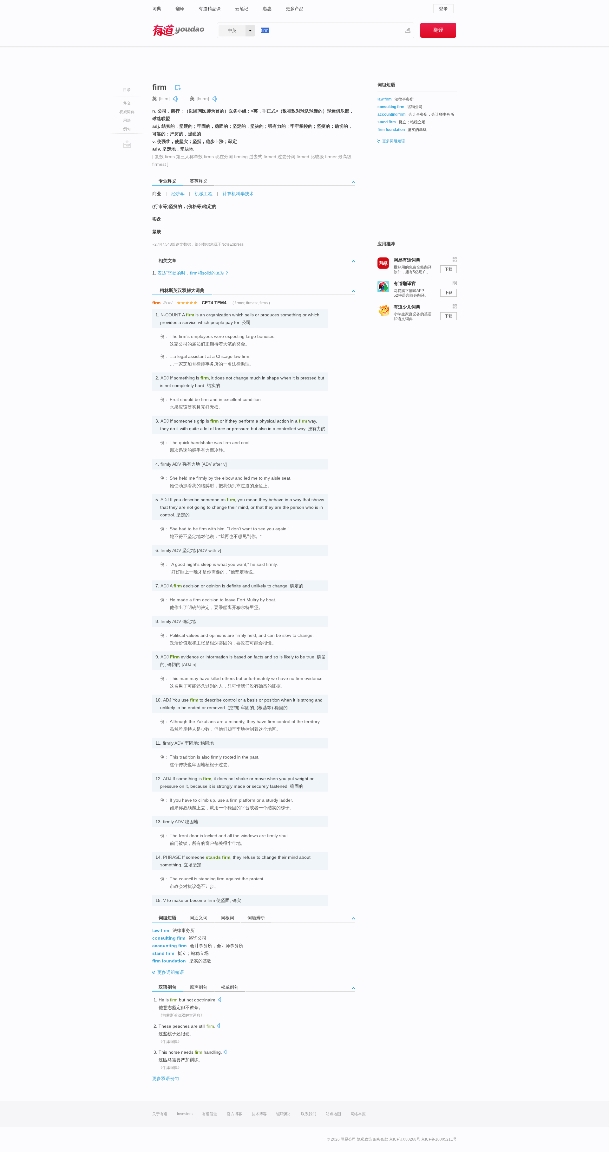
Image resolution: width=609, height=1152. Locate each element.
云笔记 (241, 8)
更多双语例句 (165, 1078)
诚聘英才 (283, 1114)
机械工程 (204, 193)
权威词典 (126, 112)
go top (127, 144)
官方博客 (234, 1114)
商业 (156, 193)
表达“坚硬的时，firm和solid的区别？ (193, 272)
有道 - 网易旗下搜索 (178, 30)
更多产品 (295, 8)
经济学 (178, 193)
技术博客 (259, 1114)
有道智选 (209, 1114)
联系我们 (308, 1114)
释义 (127, 103)
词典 (156, 8)
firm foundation (169, 960)
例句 (127, 129)
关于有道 (159, 1114)
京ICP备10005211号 (439, 1139)
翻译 (179, 8)
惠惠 (267, 8)
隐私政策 (364, 1139)
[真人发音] (175, 99)
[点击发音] (219, 1000)
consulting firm (168, 938)
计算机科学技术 (238, 193)
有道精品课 (210, 8)
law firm (160, 930)
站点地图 (333, 1114)
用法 (127, 120)
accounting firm (169, 945)
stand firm (163, 953)
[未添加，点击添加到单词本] (179, 86)
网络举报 (358, 1114)
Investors (185, 1114)
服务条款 (380, 1139)
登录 (443, 8)
